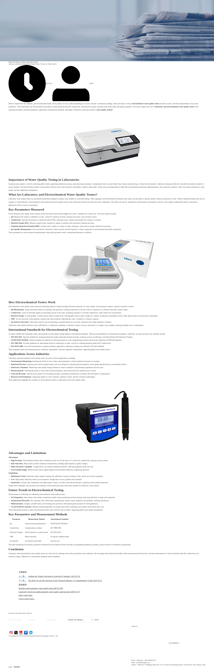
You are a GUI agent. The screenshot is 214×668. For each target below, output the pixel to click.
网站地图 (17, 667)
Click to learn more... (27, 599)
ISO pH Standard (97, 346)
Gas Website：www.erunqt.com (22, 648)
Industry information (27, 62)
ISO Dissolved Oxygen (124, 337)
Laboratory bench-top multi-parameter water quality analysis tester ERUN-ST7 (49, 592)
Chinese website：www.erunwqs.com (25, 644)
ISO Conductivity (104, 343)
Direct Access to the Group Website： (25, 640)
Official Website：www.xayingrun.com (25, 652)
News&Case (16, 62)
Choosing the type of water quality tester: (79, 615)
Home (10, 62)
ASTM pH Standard (114, 340)
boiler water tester (25, 595)
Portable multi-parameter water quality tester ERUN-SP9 (41, 588)
